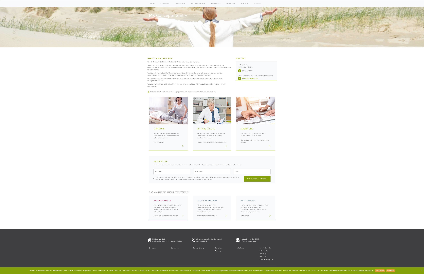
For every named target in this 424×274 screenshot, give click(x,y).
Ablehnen (390, 270)
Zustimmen (380, 270)
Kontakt (257, 3)
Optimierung (180, 3)
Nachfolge (230, 3)
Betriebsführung (198, 3)
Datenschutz (263, 251)
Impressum (263, 254)
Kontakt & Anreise (265, 248)
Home (152, 3)
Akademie (244, 3)
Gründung (164, 3)
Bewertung (215, 3)
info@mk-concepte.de (249, 78)
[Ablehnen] (421, 271)
